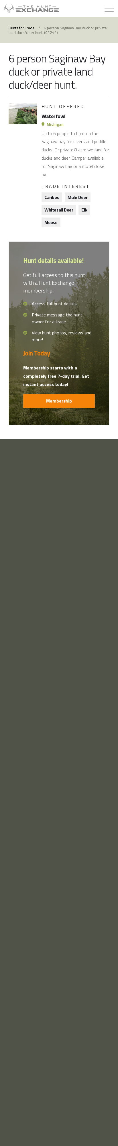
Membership (59, 400)
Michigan (55, 124)
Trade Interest (66, 186)
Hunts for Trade (22, 28)
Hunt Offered (63, 106)
